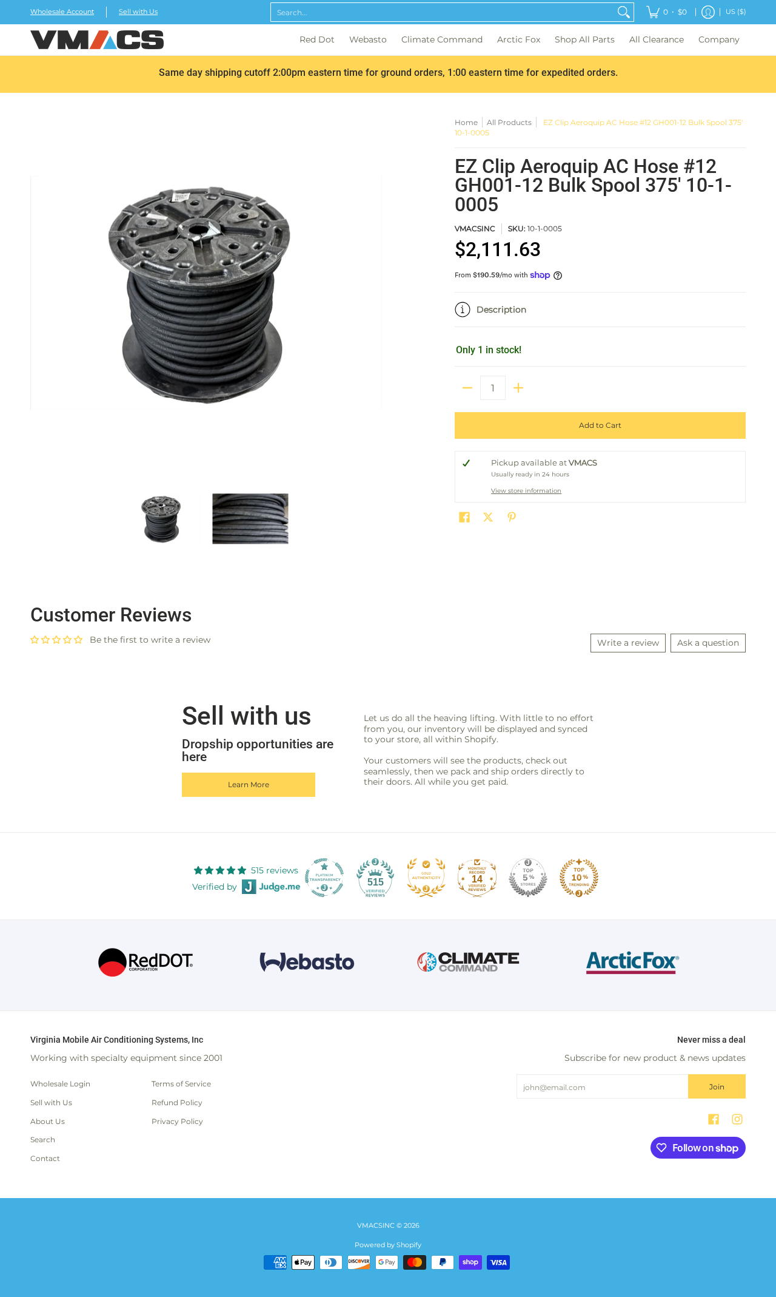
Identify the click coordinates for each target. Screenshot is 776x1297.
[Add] (518, 387)
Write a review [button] (628, 642)
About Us (47, 1121)
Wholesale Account (62, 12)
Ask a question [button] (708, 642)
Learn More (248, 784)
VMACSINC (475, 228)
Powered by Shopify (388, 1245)
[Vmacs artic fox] (631, 963)
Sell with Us (138, 12)
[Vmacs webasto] (307, 962)
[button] (600, 314)
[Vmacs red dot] (146, 962)
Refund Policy (177, 1102)
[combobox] (442, 12)
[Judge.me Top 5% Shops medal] (528, 877)
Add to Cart (600, 425)
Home (466, 122)
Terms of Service (181, 1083)
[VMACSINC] (97, 39)
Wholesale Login (60, 1083)
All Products (509, 122)
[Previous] (38, 293)
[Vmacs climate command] (469, 962)
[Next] (373, 293)
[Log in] (708, 12)
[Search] (624, 12)
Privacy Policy (177, 1121)
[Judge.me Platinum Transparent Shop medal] (324, 877)
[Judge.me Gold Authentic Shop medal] (426, 877)
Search (42, 1139)
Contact (45, 1158)
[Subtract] (467, 387)
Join (716, 1086)
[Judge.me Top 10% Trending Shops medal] (579, 877)
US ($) (736, 12)
